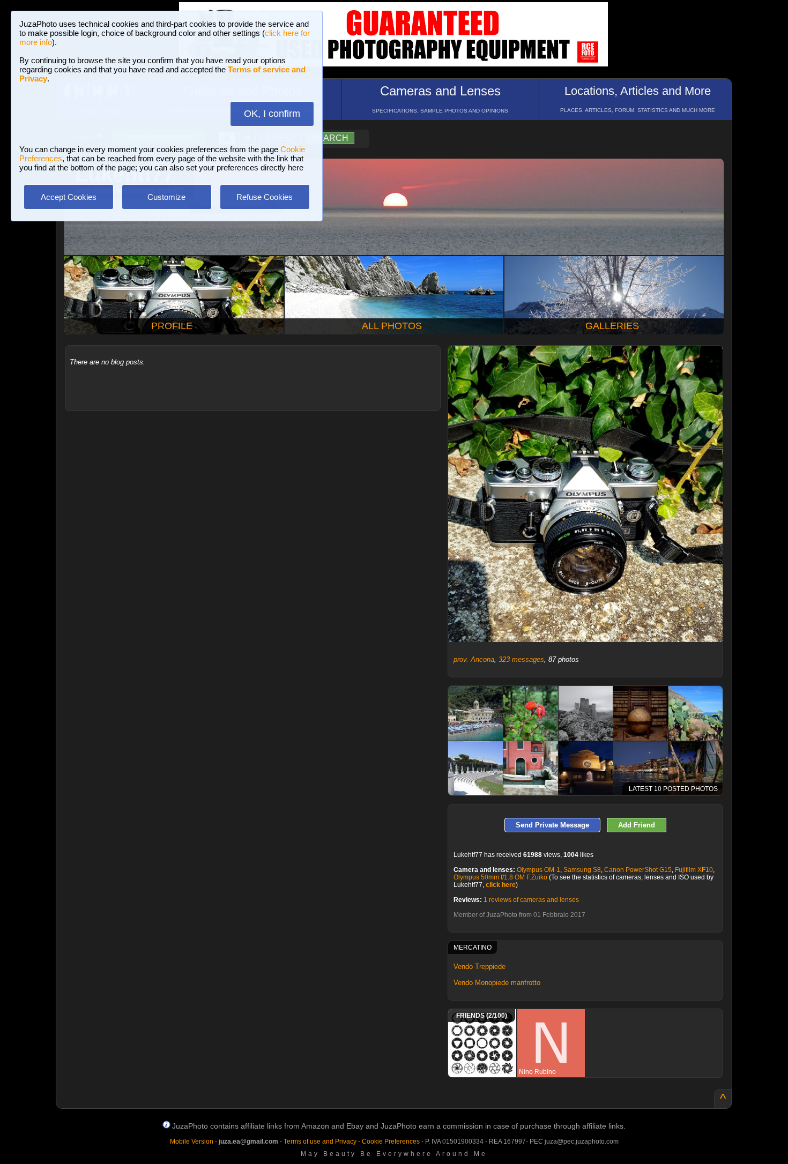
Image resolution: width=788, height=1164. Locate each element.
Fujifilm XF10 (694, 870)
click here (501, 885)
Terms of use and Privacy (320, 1141)
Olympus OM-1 (538, 870)
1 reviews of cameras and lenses (531, 900)
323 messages (521, 659)
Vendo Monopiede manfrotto (497, 983)
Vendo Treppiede (479, 966)
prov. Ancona (474, 659)
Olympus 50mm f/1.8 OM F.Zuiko (500, 877)
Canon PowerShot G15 (638, 870)
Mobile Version (191, 1141)
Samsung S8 (582, 870)
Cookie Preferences (391, 1141)
